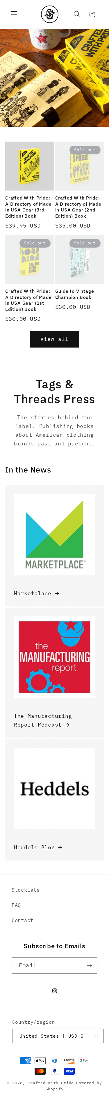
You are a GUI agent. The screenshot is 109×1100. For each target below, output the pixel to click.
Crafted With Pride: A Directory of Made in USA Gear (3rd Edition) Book (28, 207)
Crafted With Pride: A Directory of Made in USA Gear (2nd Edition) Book (78, 207)
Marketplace (32, 593)
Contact (22, 920)
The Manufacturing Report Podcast (43, 720)
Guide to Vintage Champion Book (74, 294)
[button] (14, 14)
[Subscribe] (89, 965)
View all (54, 339)
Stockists (26, 890)
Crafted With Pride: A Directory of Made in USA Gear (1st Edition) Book (28, 300)
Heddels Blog (34, 847)
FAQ (16, 905)
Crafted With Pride (51, 1082)
